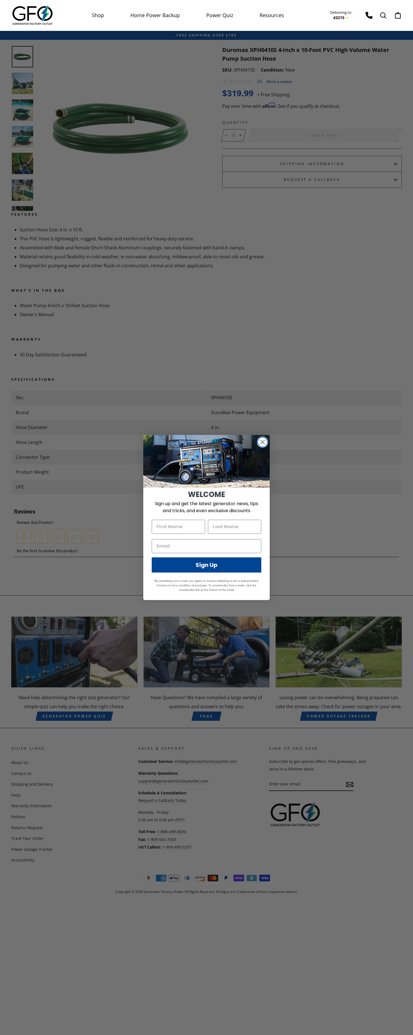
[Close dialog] (262, 442)
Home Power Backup (155, 15)
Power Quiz (219, 15)
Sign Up (206, 565)
